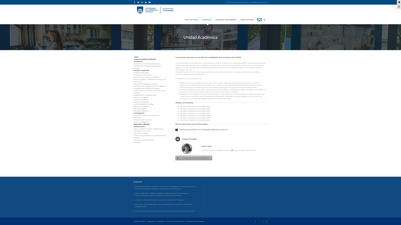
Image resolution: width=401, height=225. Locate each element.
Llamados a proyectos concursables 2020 (195, 111)
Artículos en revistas (141, 133)
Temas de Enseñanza (141, 106)
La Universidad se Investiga (144, 104)
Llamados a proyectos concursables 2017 (195, 118)
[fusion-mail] (232, 150)
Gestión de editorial (141, 100)
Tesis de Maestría (140, 109)
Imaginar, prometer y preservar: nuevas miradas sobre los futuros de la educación (165, 211)
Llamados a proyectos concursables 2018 (195, 115)
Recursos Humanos (141, 97)
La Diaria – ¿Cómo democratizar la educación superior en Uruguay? (159, 200)
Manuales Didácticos (141, 111)
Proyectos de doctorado (143, 120)
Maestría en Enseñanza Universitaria (147, 64)
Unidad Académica (223, 150)
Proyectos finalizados (141, 122)
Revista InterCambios (141, 102)
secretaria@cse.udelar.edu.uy (258, 2)
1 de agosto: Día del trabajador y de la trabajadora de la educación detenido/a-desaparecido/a (163, 205)
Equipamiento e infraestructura (145, 95)
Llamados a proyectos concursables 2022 (195, 109)
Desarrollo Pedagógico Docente (146, 84)
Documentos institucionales (144, 140)
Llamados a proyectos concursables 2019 (195, 113)
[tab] (221, 130)
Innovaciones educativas (143, 75)
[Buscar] (264, 19)
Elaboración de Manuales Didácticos (147, 77)
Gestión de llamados (141, 73)
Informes (137, 142)
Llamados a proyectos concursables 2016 (195, 120)
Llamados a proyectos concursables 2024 (195, 107)
